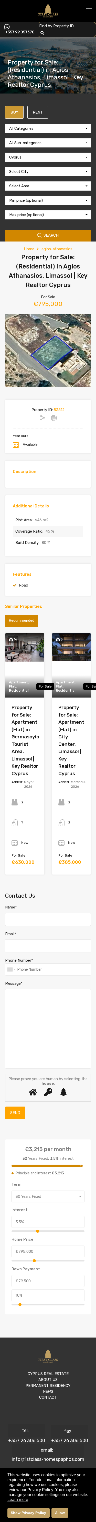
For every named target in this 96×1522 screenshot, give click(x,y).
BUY (14, 112)
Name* (11, 907)
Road (23, 585)
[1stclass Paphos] (48, 15)
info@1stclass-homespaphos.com (48, 1459)
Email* (10, 934)
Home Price (22, 1239)
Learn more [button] (17, 1499)
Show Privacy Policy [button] (28, 1513)
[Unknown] (11, 969)
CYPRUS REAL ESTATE (48, 1373)
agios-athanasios (56, 249)
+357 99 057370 (20, 32)
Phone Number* (19, 960)
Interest (20, 1210)
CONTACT (48, 1397)
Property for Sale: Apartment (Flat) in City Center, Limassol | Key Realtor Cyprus (71, 740)
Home (29, 249)
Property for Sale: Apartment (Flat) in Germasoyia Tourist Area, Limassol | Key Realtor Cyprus (25, 740)
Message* (14, 983)
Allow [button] (60, 1513)
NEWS (48, 1391)
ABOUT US (48, 1379)
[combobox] (48, 128)
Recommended (21, 620)
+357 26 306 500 (26, 1440)
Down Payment (26, 1269)
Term (17, 1184)
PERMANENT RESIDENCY (48, 1385)
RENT (38, 112)
